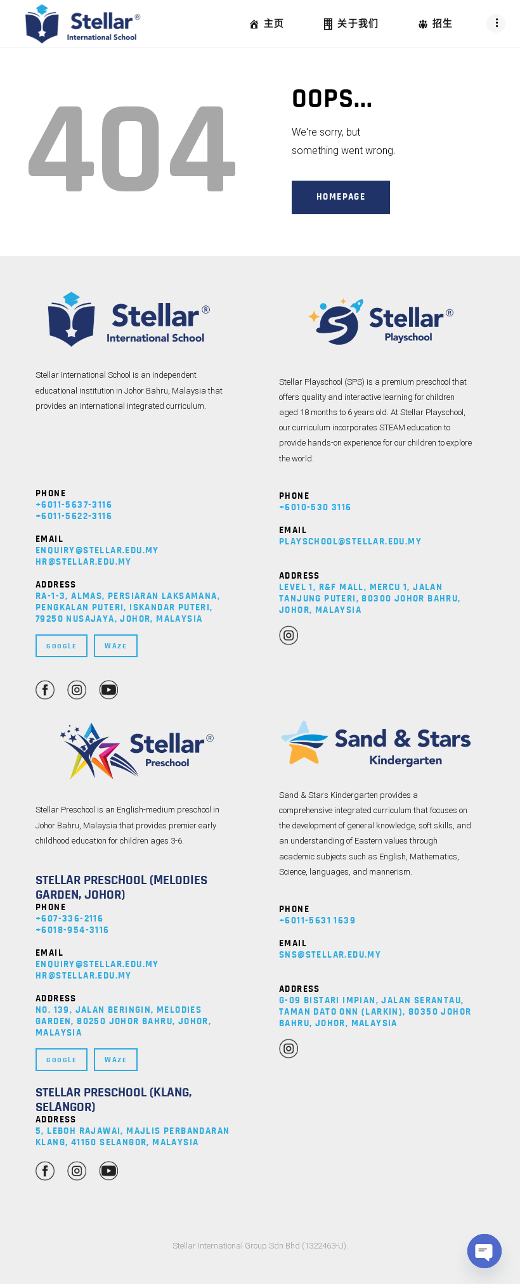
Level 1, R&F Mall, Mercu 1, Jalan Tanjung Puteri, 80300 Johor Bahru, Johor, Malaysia (370, 598)
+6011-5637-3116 (74, 505)
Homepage (340, 197)
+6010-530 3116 (315, 507)
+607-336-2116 (69, 918)
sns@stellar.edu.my (330, 955)
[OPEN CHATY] (484, 1251)
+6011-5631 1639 (317, 920)
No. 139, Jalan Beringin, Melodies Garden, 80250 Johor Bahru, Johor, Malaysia (123, 1021)
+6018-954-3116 (73, 930)
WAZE (116, 646)
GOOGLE (61, 646)
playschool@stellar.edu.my (350, 541)
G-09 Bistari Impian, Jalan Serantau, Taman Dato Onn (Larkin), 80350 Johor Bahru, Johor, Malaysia (375, 1012)
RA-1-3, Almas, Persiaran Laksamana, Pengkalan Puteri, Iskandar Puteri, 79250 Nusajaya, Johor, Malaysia (128, 607)
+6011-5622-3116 (74, 516)
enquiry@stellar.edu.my (97, 550)
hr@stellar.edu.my (84, 562)
